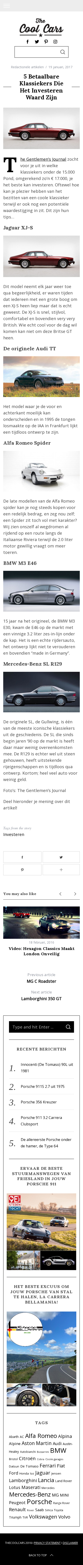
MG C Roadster (41, 978)
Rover (30, 1510)
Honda (24, 1473)
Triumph (15, 1517)
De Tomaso (29, 1466)
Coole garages (54, 1459)
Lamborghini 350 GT (41, 995)
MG (55, 1495)
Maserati (30, 1487)
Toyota (58, 1510)
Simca (49, 1510)
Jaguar (42, 1473)
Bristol (13, 1459)
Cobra (40, 1459)
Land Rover (63, 1481)
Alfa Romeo (41, 1436)
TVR (25, 1517)
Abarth (14, 1436)
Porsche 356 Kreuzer (39, 1102)
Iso (32, 1473)
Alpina (65, 1436)
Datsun (14, 1466)
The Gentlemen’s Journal (43, 159)
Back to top (38, 1555)
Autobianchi (28, 1451)
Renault (17, 1509)
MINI (64, 1495)
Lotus (14, 1487)
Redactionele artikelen (27, 67)
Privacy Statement (47, 1543)
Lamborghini (23, 1480)
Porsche (39, 1501)
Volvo (64, 1516)
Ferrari (48, 1465)
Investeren (13, 834)
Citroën (27, 1458)
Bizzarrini (43, 1451)
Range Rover (61, 1503)
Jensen (56, 1473)
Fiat (61, 1465)
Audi (57, 1443)
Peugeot (17, 1502)
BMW (58, 1450)
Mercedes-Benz (30, 1494)
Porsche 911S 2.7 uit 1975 (43, 1086)
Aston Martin (37, 1443)
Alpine (15, 1443)
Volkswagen (43, 1516)
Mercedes (48, 1488)
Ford (13, 1473)
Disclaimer (70, 1543)
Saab (39, 1509)
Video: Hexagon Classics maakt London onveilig (41, 951)
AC (22, 1436)
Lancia (46, 1480)
